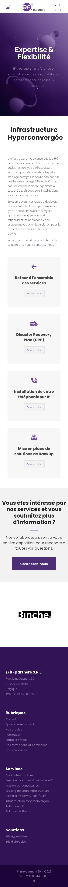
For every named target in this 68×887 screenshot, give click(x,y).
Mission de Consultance (22, 785)
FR (60, 5)
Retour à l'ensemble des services (34, 280)
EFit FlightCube (16, 842)
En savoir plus (34, 293)
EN (60, 10)
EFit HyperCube (16, 836)
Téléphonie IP (15, 806)
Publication (13, 735)
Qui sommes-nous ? (20, 724)
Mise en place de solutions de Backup (34, 451)
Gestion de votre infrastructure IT (29, 780)
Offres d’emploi (16, 740)
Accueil (11, 719)
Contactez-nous (44, 244)
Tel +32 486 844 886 (32, 876)
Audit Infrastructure (19, 775)
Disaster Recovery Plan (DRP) (34, 337)
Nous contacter (17, 750)
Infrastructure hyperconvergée (27, 801)
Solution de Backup (19, 811)
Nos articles (14, 729)
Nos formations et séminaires (26, 745)
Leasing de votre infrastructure (27, 791)
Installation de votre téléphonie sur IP (34, 394)
